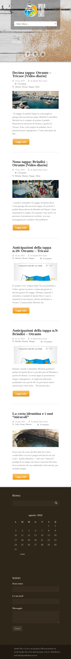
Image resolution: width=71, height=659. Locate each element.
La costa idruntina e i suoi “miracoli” (32, 415)
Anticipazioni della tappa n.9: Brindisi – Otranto (35, 332)
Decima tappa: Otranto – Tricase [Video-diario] (31, 74)
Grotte (22, 424)
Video (37, 87)
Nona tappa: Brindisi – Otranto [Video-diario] (30, 163)
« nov (22, 554)
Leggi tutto (21, 141)
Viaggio (31, 87)
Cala (17, 424)
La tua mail (17, 596)
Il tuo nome (17, 583)
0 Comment (22, 84)
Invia (17, 628)
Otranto (18, 87)
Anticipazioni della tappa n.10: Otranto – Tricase (31, 249)
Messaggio (17, 608)
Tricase (24, 87)
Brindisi (18, 176)
